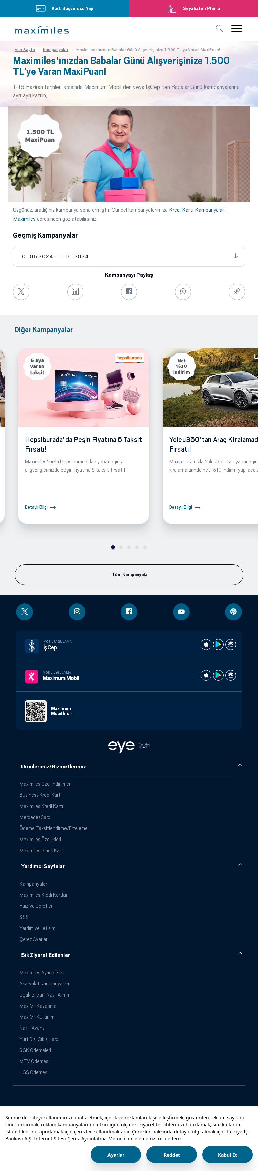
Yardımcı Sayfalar (43, 866)
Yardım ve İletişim (37, 928)
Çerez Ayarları (33, 939)
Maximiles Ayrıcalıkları (42, 972)
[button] (42, 30)
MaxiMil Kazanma (37, 1006)
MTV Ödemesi (34, 1061)
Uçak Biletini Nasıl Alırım (44, 995)
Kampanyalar (33, 884)
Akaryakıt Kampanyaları (44, 983)
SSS (24, 917)
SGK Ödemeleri (35, 1050)
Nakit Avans (32, 1028)
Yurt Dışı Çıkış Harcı (39, 1039)
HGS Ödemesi (33, 1072)
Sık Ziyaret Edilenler (45, 955)
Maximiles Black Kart (41, 850)
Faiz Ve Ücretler (35, 906)
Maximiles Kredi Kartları (43, 895)
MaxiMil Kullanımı (37, 1017)
